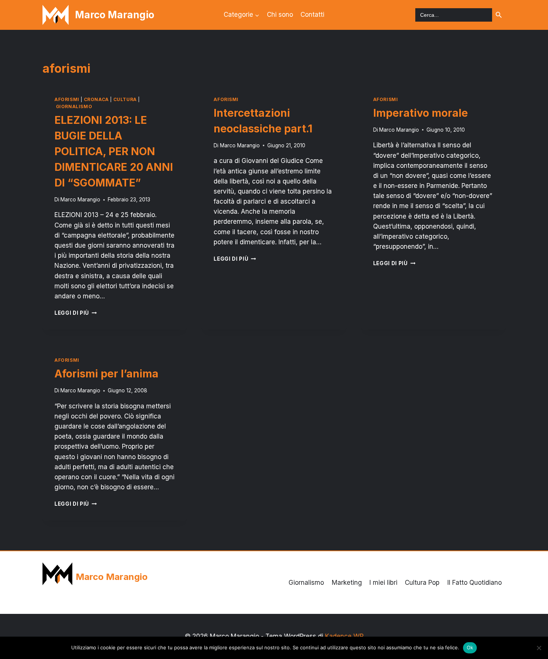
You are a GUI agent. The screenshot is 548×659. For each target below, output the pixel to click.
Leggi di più (75, 313)
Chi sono (280, 14)
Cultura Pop (422, 582)
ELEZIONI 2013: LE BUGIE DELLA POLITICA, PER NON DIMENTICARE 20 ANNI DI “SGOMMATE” (113, 151)
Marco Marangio (80, 200)
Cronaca (96, 99)
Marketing (347, 582)
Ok (470, 647)
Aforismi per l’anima (106, 373)
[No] (538, 648)
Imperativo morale (420, 113)
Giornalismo (74, 106)
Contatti (312, 14)
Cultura (125, 99)
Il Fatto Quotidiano (474, 582)
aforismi (66, 99)
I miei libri (383, 582)
